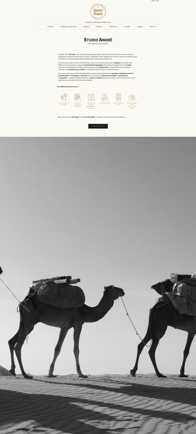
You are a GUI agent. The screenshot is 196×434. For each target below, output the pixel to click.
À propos (50, 27)
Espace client (155, 1)
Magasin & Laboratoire (68, 27)
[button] (98, 126)
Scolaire (127, 27)
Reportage (113, 27)
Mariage (86, 27)
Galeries (140, 27)
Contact (153, 27)
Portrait (99, 27)
